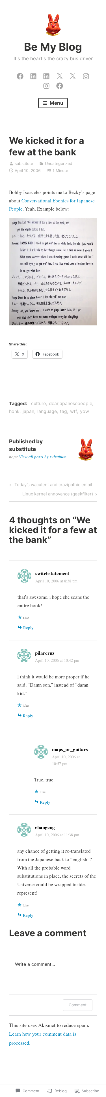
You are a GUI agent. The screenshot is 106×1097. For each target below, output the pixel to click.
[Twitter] (59, 75)
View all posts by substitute (42, 456)
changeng (45, 827)
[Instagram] (86, 75)
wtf (73, 411)
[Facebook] (20, 75)
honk (14, 411)
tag (63, 411)
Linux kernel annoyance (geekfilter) (57, 495)
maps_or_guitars (70, 749)
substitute (24, 163)
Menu (56, 103)
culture (38, 403)
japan (28, 411)
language (47, 411)
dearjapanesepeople (70, 403)
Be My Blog (53, 46)
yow (84, 411)
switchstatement (52, 573)
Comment (77, 1004)
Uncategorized (58, 163)
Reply (28, 627)
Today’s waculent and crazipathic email (50, 486)
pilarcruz (45, 652)
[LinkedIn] (33, 75)
